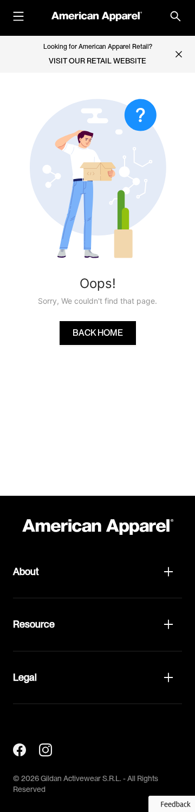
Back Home (98, 333)
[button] (97, 572)
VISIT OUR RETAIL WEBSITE (97, 61)
